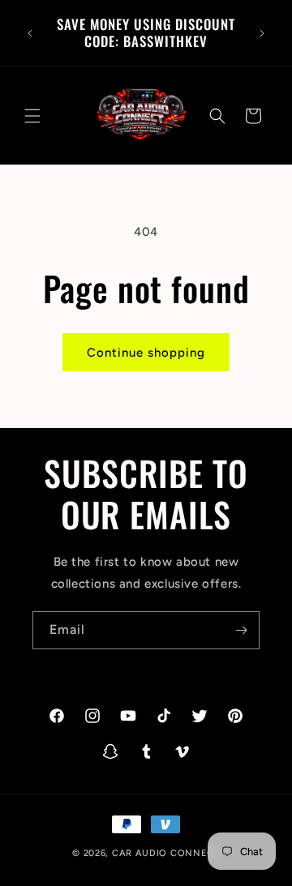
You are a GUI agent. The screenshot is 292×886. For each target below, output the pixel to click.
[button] (32, 116)
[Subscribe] (241, 630)
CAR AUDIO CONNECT (166, 853)
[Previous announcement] (30, 33)
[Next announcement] (262, 33)
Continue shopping (146, 352)
